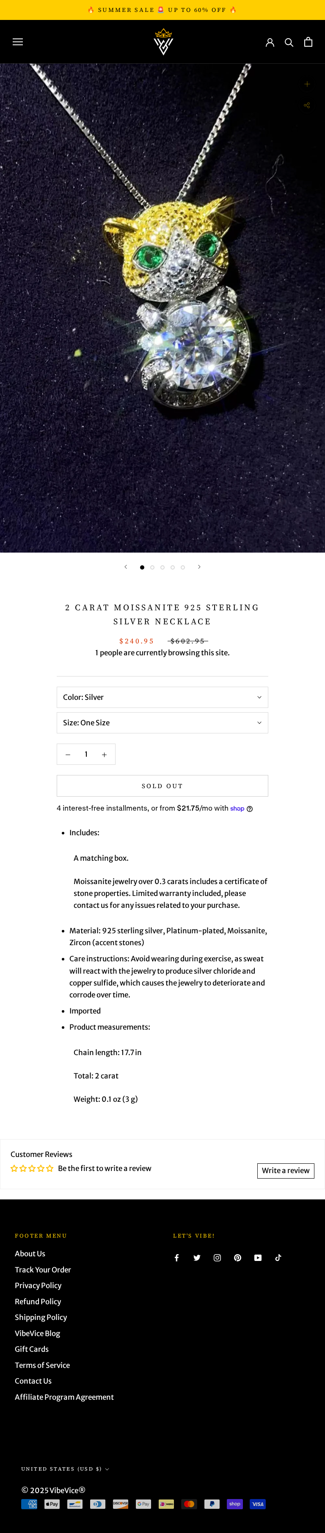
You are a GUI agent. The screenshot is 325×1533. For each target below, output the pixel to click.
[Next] (199, 567)
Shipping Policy (41, 1317)
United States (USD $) (61, 1469)
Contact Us (33, 1381)
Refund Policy (38, 1301)
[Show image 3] (162, 567)
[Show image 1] (142, 567)
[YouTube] (258, 1257)
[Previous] (125, 567)
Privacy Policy (38, 1285)
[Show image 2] (152, 567)
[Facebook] (176, 1257)
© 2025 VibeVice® (53, 1490)
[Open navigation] (18, 41)
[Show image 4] (173, 567)
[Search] (289, 41)
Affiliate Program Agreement (64, 1397)
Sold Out (162, 785)
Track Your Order (43, 1270)
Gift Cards (32, 1349)
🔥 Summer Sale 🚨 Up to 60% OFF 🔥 (162, 10)
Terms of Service (42, 1365)
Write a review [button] (286, 1170)
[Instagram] (217, 1257)
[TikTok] (278, 1257)
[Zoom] (307, 83)
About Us (30, 1253)
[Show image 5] (183, 567)
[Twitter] (197, 1257)
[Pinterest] (237, 1257)
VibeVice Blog (37, 1333)
